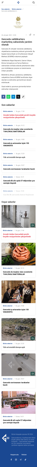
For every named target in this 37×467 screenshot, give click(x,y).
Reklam (24, 455)
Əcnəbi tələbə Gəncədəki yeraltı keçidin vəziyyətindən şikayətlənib (19, 116)
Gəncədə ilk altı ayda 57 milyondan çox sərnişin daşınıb (19, 182)
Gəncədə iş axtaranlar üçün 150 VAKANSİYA (16, 144)
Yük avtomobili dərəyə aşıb (14, 157)
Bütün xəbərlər (17, 9)
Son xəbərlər (5, 9)
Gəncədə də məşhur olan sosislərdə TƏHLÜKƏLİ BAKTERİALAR (18, 130)
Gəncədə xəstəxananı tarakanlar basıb (19, 169)
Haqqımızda (14, 455)
